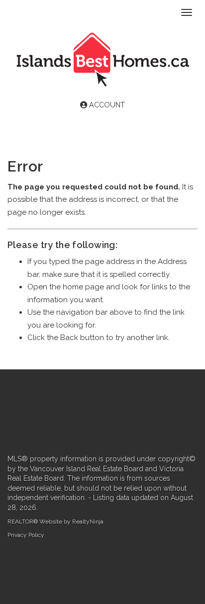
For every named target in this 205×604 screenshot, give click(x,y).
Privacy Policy (25, 534)
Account (106, 105)
